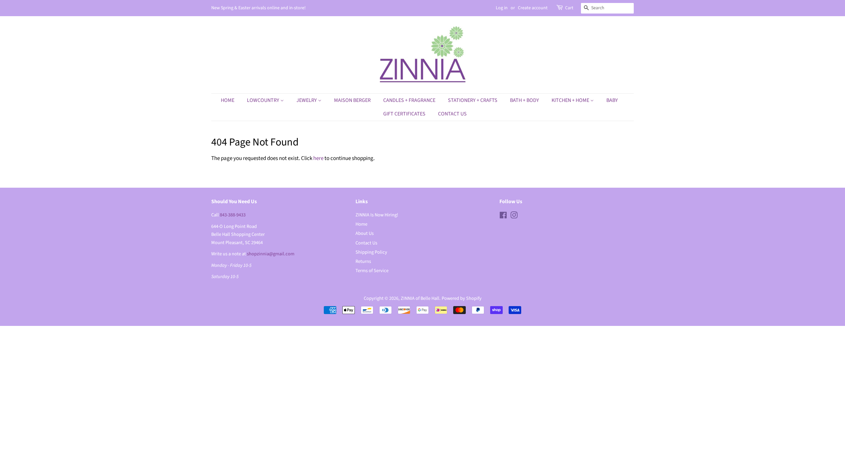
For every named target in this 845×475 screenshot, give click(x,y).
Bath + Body (524, 100)
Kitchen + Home (571, 100)
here (318, 158)
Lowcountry (263, 100)
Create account (533, 8)
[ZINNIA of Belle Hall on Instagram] (514, 216)
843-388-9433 (233, 214)
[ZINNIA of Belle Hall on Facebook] (503, 216)
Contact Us (452, 113)
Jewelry (307, 100)
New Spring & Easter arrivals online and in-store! (258, 8)
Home (227, 100)
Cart (569, 8)
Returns (363, 261)
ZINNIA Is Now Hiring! (376, 214)
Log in (502, 8)
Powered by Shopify (462, 298)
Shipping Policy (371, 252)
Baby (612, 100)
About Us (364, 233)
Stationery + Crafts (472, 100)
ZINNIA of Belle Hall (420, 298)
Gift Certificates (404, 113)
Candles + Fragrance (409, 100)
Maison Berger (352, 100)
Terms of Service (372, 270)
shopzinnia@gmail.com (270, 253)
